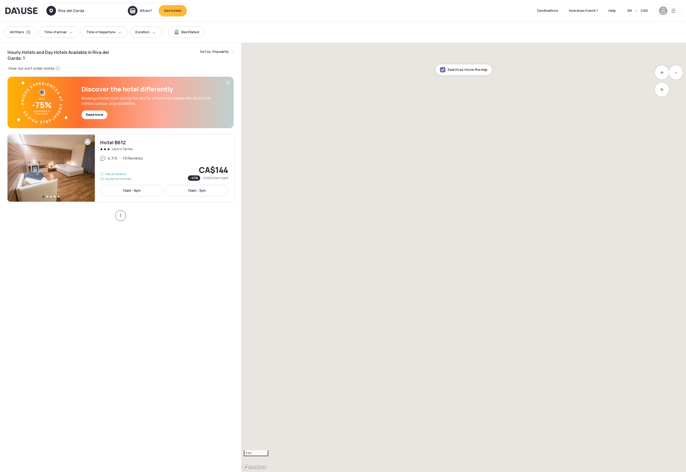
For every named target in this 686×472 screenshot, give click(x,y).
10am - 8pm (132, 190)
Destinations (547, 10)
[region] (463, 257)
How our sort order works (32, 68)
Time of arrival (55, 32)
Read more (94, 114)
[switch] (186, 32)
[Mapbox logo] (254, 467)
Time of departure (100, 32)
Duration (142, 32)
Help (612, 10)
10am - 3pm (197, 190)
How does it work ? (583, 10)
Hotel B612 (121, 168)
